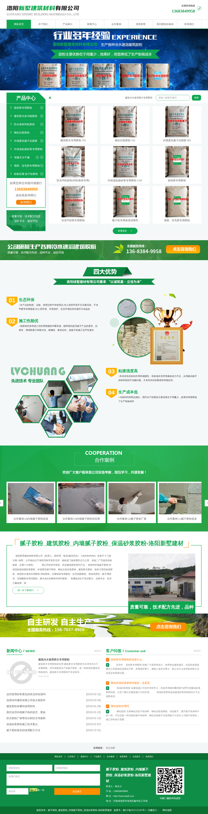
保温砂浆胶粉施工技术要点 (22, 724)
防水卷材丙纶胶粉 (24, 124)
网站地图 (167, 810)
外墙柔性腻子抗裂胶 (25, 140)
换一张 (41, 790)
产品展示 (97, 756)
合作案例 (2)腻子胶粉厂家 (31, 518)
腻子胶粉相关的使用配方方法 (23, 730)
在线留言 (136, 756)
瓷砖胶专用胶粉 (23, 107)
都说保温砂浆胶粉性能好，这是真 (130, 682)
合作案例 (110, 756)
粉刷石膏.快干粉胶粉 (26, 174)
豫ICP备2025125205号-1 (135, 810)
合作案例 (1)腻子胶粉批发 (81, 518)
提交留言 (77, 791)
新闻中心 (84, 756)
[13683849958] (153, 615)
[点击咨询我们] (157, 244)
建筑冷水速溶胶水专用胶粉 (129, 97)
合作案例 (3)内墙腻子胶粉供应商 (182, 518)
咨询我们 (26, 202)
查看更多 (122, 231)
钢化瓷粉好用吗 (120, 706)
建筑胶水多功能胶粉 (25, 116)
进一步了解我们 (25, 590)
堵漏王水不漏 (22, 157)
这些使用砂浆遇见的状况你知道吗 (26, 694)
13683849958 (183, 11)
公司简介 (71, 756)
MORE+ (98, 651)
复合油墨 (110, 748)
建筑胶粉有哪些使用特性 (20, 706)
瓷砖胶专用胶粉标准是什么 (126, 659)
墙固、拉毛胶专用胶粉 (27, 165)
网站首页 (58, 756)
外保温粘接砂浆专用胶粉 (28, 149)
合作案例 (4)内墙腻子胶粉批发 (131, 518)
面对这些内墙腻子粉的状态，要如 (26, 712)
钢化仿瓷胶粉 (22, 132)
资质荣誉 (123, 756)
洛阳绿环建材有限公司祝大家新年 (26, 700)
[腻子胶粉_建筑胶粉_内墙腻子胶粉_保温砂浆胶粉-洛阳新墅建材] (70, 10)
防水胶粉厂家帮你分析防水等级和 (26, 718)
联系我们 (149, 756)
